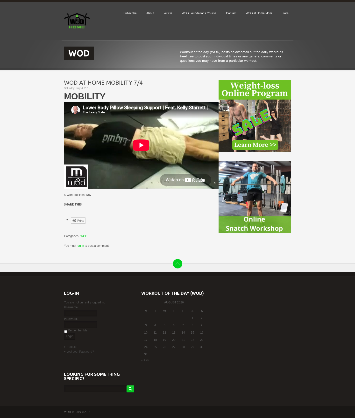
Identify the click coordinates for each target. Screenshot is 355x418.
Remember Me (77, 330)
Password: (71, 319)
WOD (83, 236)
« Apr (145, 360)
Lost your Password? (80, 351)
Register (72, 347)
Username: (71, 307)
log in (80, 245)
